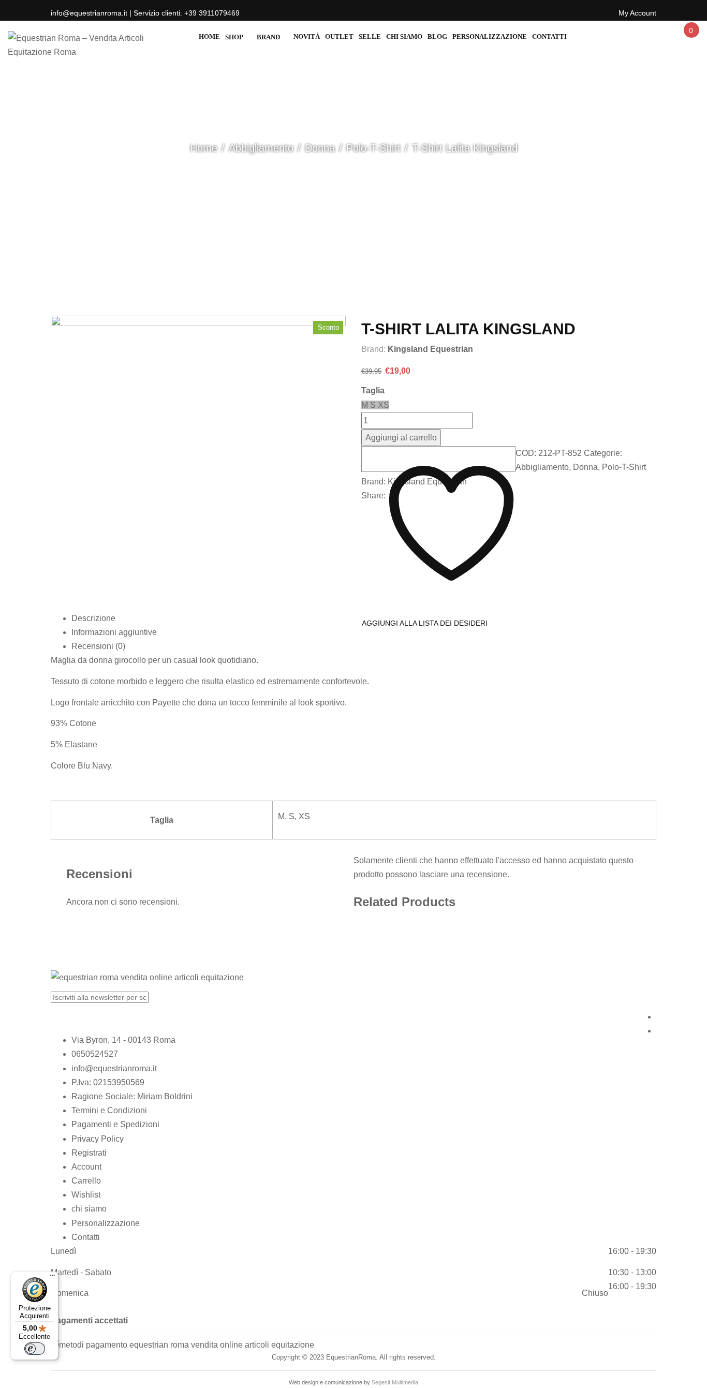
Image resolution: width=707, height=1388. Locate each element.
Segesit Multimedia (395, 1382)
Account (86, 1166)
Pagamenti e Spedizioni (115, 1124)
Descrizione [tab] (93, 618)
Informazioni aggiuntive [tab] (114, 632)
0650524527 (94, 1054)
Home (203, 148)
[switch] (34, 1348)
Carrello (86, 1180)
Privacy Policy (97, 1138)
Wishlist (85, 1194)
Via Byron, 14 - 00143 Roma (123, 1040)
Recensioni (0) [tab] (98, 646)
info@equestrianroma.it (114, 1068)
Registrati (89, 1152)
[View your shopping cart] (690, 39)
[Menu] (52, 1278)
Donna (320, 148)
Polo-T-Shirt (373, 148)
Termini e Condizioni (109, 1110)
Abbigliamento (261, 148)
